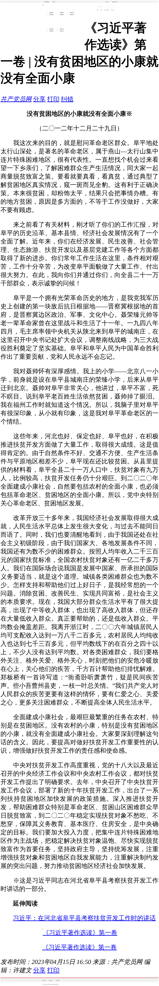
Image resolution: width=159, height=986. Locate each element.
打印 (53, 99)
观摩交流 (72, 14)
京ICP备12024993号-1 (55, 984)
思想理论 (51, 12)
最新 (97, 10)
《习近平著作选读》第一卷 (79, 947)
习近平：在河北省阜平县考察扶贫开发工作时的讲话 (84, 918)
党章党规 (51, 14)
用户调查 (57, 980)
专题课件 (51, 30)
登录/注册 (107, 1)
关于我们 (44, 980)
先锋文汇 (62, 30)
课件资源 (51, 28)
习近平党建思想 (106, 10)
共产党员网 (16, 99)
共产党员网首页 (46, 1)
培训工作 (72, 12)
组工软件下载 (114, 1)
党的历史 (62, 12)
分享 (39, 99)
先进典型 (62, 14)
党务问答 (62, 28)
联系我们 (51, 980)
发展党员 (112, 10)
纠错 (67, 99)
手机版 (54, 1)
